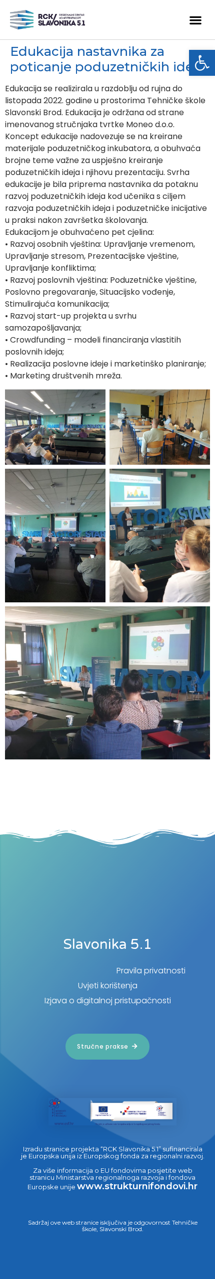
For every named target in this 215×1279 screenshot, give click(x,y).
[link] (202, 63)
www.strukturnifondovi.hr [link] (137, 1186)
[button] (195, 19)
